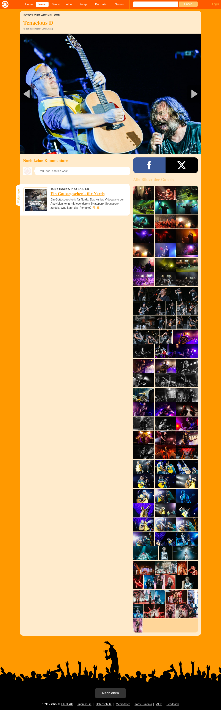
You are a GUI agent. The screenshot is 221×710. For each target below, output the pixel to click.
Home (29, 4)
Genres (119, 4)
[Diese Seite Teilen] (149, 165)
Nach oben (110, 693)
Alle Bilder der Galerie (153, 179)
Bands (56, 4)
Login (215, 4)
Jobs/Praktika (143, 704)
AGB (159, 704)
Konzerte (100, 4)
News (42, 4)
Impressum (84, 704)
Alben (69, 4)
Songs (83, 4)
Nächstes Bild (110, 94)
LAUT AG (67, 704)
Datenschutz (104, 704)
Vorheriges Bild (50, 94)
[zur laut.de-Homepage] (4, 4)
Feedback (173, 704)
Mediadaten (123, 704)
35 (97, 207)
